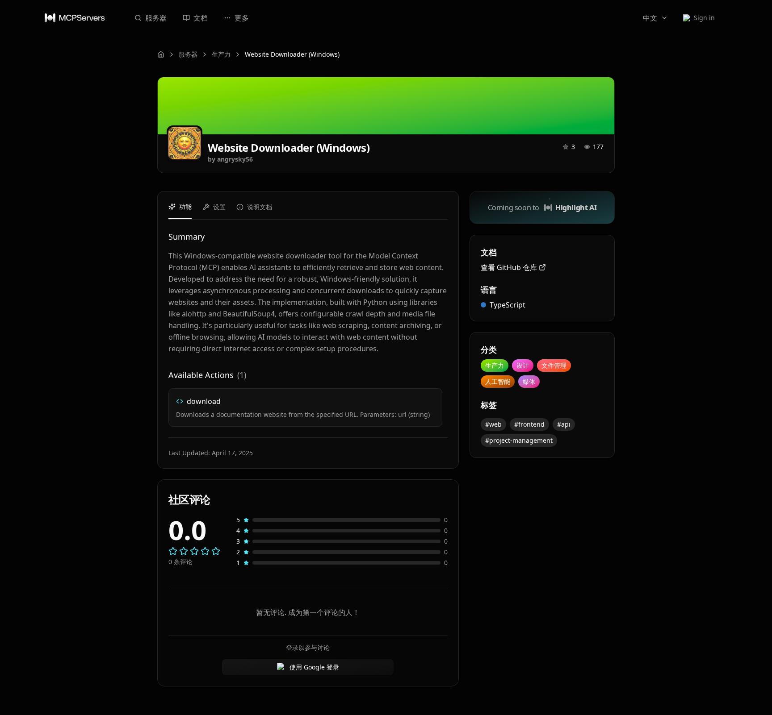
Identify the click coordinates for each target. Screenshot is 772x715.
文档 (200, 18)
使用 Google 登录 (314, 667)
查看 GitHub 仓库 (509, 267)
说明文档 (259, 207)
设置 (219, 207)
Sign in (704, 17)
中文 (650, 18)
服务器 (156, 18)
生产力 (221, 54)
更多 (242, 18)
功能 (185, 206)
